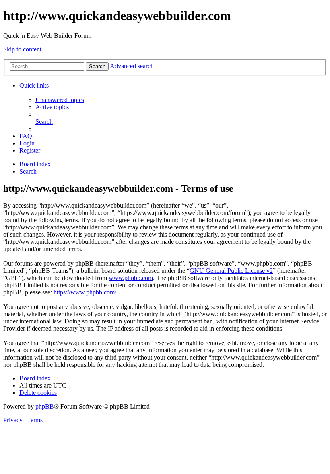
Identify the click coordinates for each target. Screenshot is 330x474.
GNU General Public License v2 (231, 270)
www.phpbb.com (131, 277)
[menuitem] (59, 99)
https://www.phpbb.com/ (85, 292)
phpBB (44, 406)
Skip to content (22, 49)
